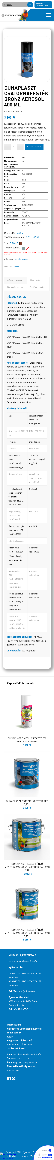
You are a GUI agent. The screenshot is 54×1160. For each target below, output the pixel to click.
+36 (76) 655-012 (22, 1009)
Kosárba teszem (34, 147)
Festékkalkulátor (37, 287)
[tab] (15, 280)
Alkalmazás (35, 280)
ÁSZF (10, 1036)
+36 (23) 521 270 (20, 1058)
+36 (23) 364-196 (27, 991)
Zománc (16, 267)
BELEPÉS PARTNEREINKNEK (43, 5)
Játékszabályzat (16, 1048)
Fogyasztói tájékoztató (19, 1040)
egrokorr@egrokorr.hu (26, 1062)
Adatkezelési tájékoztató (19, 1044)
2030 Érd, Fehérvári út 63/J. (23, 961)
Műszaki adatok (14, 280)
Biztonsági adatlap (15, 287)
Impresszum (14, 1024)
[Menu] (47, 15)
